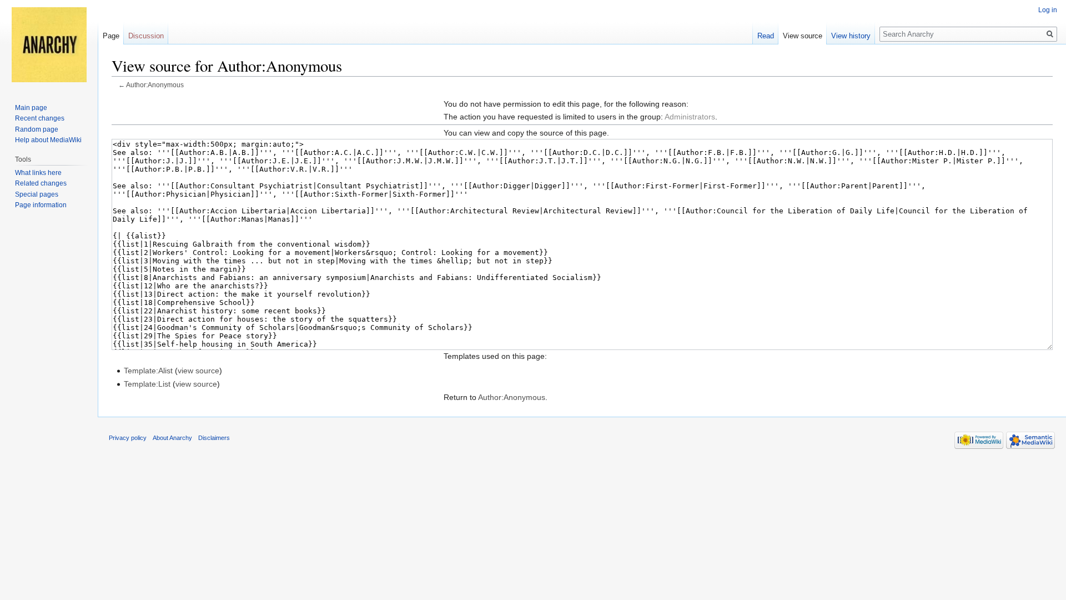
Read (765, 36)
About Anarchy (172, 437)
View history (851, 36)
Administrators (690, 116)
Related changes (41, 183)
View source (802, 36)
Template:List (147, 383)
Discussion (146, 36)
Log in (1047, 10)
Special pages (36, 194)
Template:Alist (148, 370)
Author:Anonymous (155, 84)
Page (111, 36)
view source (198, 370)
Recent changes (39, 118)
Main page (31, 108)
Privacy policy (128, 437)
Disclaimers (214, 437)
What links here (38, 173)
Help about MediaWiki (48, 140)
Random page (36, 129)
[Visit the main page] (48, 44)
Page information (41, 205)
